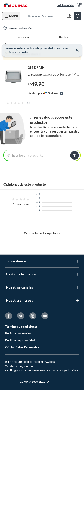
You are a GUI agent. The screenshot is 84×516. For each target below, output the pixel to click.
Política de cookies (18, 333)
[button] (53, 16)
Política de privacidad (20, 340)
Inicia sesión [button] (65, 5)
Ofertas (63, 37)
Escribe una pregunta (27, 155)
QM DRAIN (36, 67)
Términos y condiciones (21, 326)
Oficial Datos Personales (22, 347)
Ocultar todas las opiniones (42, 233)
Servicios (23, 37)
